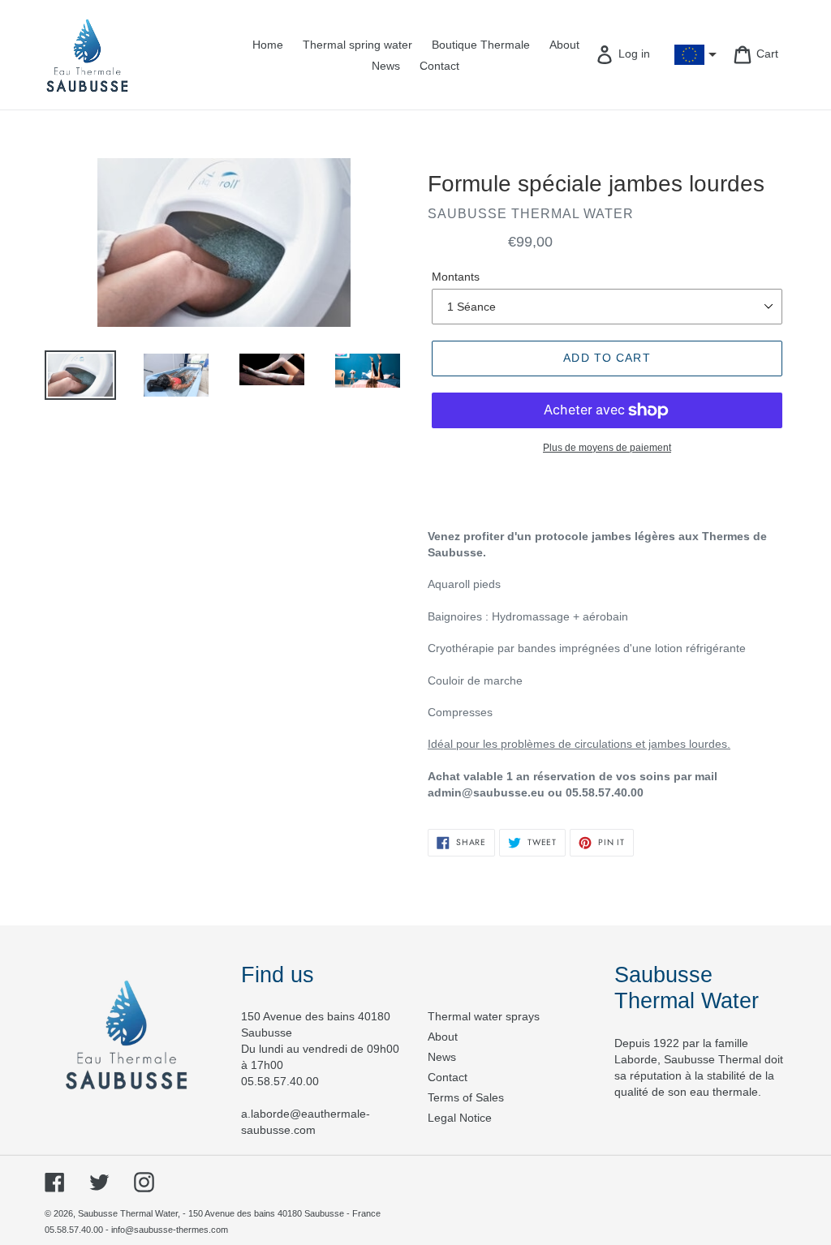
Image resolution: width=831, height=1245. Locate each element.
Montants (456, 276)
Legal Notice (460, 1117)
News (442, 1056)
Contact (447, 1077)
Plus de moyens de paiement (607, 447)
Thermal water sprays (484, 1016)
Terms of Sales (466, 1097)
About (443, 1036)
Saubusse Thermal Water (128, 1213)
